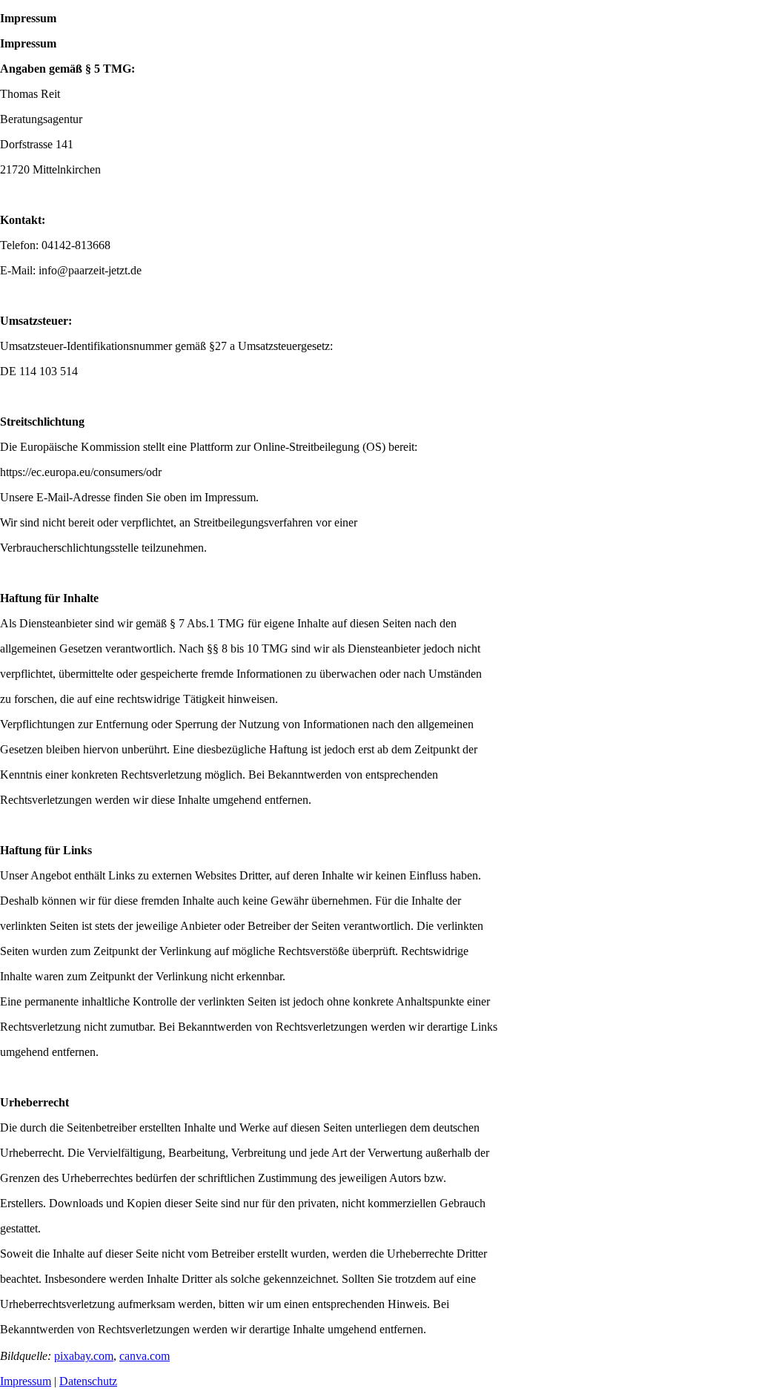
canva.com (144, 1356)
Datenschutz (88, 1381)
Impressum (25, 1381)
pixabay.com (83, 1356)
